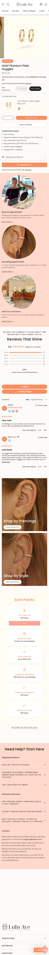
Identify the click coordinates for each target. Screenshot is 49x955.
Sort (28, 399)
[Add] (19, 108)
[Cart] (45, 4)
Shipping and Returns (14, 157)
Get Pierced (7, 945)
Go (24, 623)
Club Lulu (28, 83)
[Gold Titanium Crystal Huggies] (8, 105)
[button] (24, 352)
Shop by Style (8, 938)
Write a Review (29, 392)
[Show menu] (3, 4)
